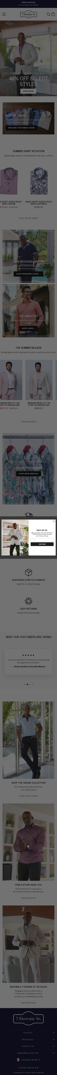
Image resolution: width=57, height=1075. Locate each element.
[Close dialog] (54, 521)
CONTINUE (42, 544)
